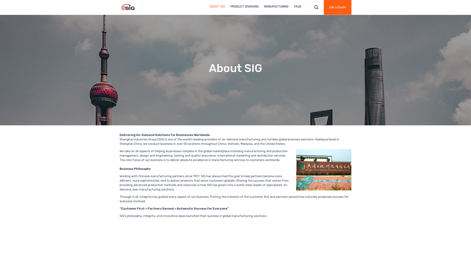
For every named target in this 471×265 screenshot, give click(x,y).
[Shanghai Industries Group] (128, 7)
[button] (337, 7)
